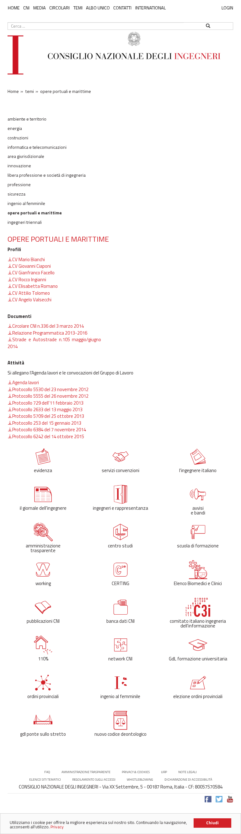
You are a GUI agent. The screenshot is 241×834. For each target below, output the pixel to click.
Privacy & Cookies (136, 772)
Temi (78, 7)
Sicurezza (16, 194)
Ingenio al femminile (26, 203)
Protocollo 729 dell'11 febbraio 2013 (47, 402)
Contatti (122, 7)
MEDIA (39, 7)
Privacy (57, 827)
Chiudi (212, 823)
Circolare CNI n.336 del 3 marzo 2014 (48, 326)
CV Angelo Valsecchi (31, 299)
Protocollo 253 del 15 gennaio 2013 (46, 423)
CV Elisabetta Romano (35, 286)
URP (164, 772)
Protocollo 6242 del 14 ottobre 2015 (48, 436)
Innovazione (19, 166)
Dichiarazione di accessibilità (188, 779)
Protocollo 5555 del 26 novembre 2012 (50, 396)
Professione (19, 184)
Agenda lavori (25, 382)
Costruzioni (18, 138)
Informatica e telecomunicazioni (37, 147)
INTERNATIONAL (150, 7)
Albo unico (98, 7)
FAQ (47, 772)
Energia (15, 128)
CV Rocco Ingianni (29, 279)
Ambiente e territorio (27, 119)
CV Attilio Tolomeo (31, 293)
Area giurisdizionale (26, 156)
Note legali (187, 772)
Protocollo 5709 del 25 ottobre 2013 (48, 416)
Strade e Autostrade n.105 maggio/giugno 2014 (54, 343)
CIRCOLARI (59, 7)
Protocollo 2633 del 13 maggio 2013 (47, 409)
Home (14, 7)
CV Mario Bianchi (28, 259)
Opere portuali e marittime (35, 213)
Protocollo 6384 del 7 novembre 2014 (49, 429)
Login (227, 7)
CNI (26, 7)
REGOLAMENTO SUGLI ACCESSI (93, 779)
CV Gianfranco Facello (33, 272)
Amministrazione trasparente (86, 772)
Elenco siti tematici (45, 779)
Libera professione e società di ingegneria (47, 175)
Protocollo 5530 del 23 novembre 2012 (50, 389)
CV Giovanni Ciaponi (31, 266)
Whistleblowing (140, 779)
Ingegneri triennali (25, 222)
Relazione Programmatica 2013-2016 (49, 332)
